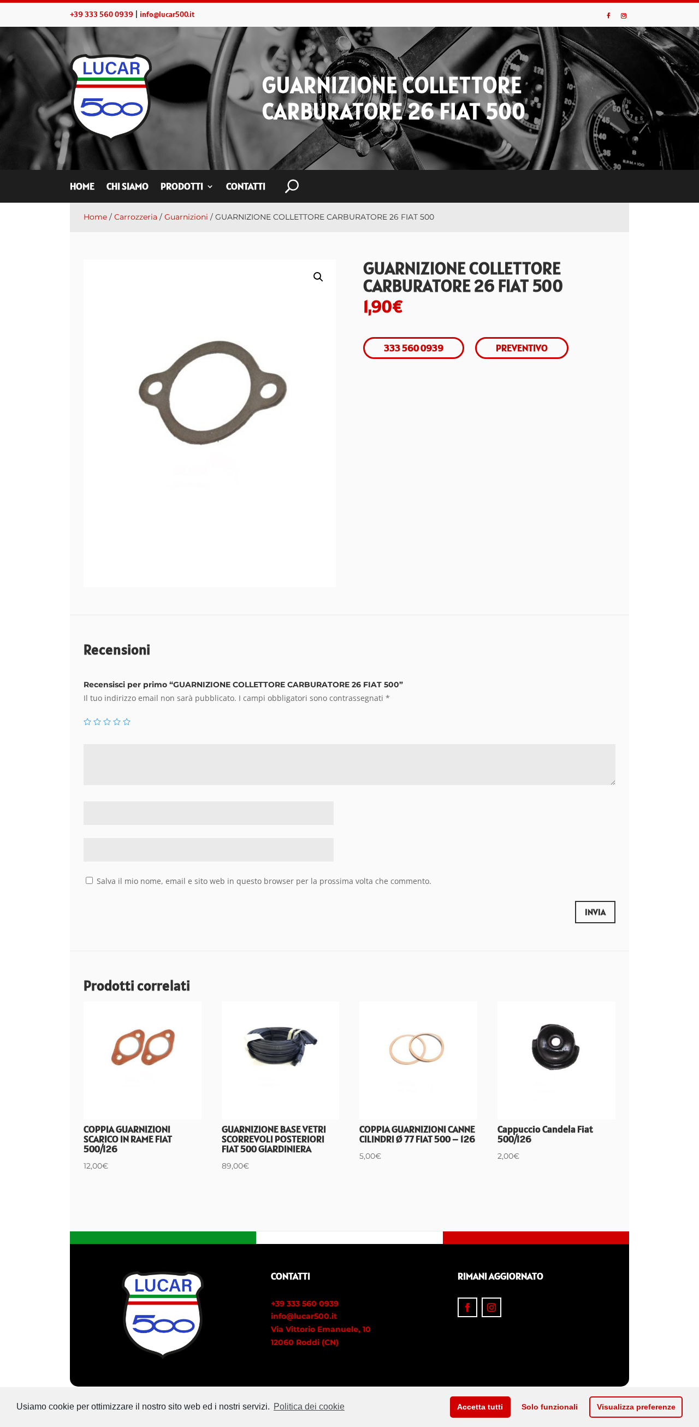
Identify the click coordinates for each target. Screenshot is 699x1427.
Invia (595, 911)
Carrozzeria (135, 217)
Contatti (245, 187)
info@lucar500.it (167, 14)
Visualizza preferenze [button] (636, 1406)
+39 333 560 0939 (101, 14)
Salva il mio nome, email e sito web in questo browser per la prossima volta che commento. (264, 881)
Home (82, 187)
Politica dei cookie (309, 1406)
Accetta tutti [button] (480, 1406)
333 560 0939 (413, 347)
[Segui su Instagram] (623, 15)
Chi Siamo (127, 187)
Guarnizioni (186, 217)
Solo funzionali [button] (550, 1406)
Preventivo (522, 347)
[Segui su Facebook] (608, 15)
